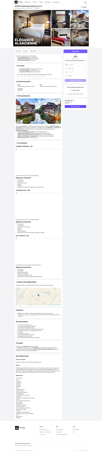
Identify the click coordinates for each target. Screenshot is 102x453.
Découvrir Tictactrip (43, 429)
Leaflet (50, 304)
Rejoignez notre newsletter (45, 432)
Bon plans (41, 2)
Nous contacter (43, 434)
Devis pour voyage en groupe (61, 434)
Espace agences (48, 2)
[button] (38, 295)
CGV (73, 432)
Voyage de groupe (55, 2)
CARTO (53, 304)
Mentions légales (76, 429)
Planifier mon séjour (75, 106)
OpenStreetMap (58, 304)
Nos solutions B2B (59, 429)
